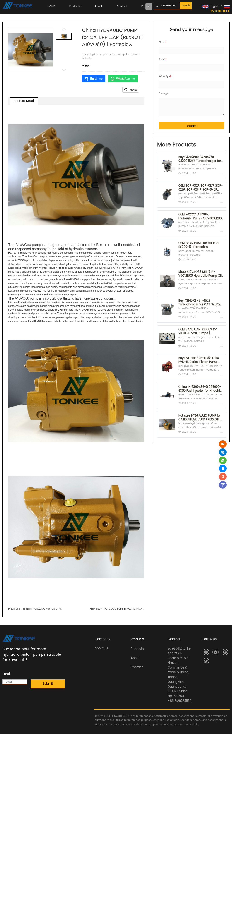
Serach (186, 5)
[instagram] (225, 652)
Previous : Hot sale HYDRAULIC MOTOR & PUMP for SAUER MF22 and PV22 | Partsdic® (35, 609)
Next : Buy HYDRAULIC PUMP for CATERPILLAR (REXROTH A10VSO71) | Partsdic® (117, 609)
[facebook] (206, 652)
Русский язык (220, 10)
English (214, 6)
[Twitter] (206, 661)
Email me (96, 78)
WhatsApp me (125, 78)
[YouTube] (215, 652)
